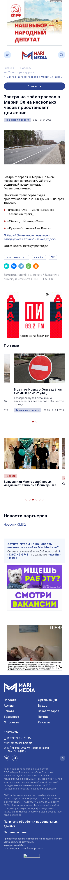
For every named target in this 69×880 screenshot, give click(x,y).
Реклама (44, 722)
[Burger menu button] (7, 54)
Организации (47, 700)
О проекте (11, 722)
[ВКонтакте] (14, 266)
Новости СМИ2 (15, 524)
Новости (10, 475)
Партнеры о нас (16, 832)
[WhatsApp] (28, 266)
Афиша (9, 705)
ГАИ (53, 257)
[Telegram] (21, 266)
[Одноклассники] (36, 266)
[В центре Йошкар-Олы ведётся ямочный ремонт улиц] (39, 368)
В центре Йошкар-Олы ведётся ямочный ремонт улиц (38, 391)
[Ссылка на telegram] (14, 758)
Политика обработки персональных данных (31, 824)
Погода (43, 716)
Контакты (11, 732)
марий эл (39, 257)
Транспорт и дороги (17, 119)
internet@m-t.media (19, 742)
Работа (9, 711)
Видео (42, 705)
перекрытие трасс (16, 257)
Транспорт (11, 716)
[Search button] (61, 54)
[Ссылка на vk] (6, 758)
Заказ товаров (48, 711)
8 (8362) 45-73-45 (19, 738)
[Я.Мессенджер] (6, 266)
